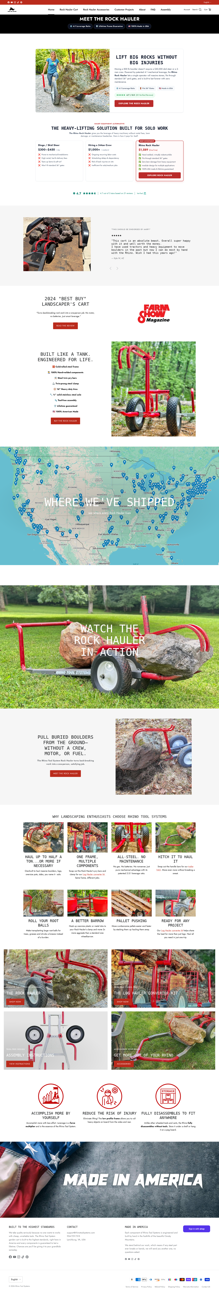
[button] (109, 666)
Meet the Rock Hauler (65, 773)
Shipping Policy (174, 1286)
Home (51, 9)
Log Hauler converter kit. (94, 874)
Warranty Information (191, 1286)
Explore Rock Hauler (159, 175)
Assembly (166, 9)
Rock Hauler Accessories (96, 9)
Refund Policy (160, 1286)
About (142, 9)
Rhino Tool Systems (22, 1286)
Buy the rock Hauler (65, 420)
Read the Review (65, 325)
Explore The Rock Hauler (134, 103)
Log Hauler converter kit (172, 930)
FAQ (153, 9)
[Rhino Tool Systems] (12, 9)
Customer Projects (124, 9)
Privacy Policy (146, 1286)
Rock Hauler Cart (69, 9)
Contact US (206, 1286)
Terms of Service (132, 1286)
